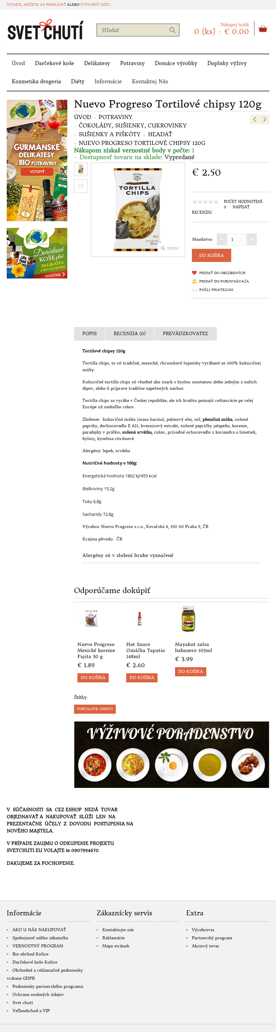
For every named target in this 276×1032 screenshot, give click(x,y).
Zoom (172, 248)
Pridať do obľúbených (222, 273)
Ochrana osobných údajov (38, 994)
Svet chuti (22, 1002)
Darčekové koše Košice (34, 962)
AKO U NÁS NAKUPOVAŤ (39, 929)
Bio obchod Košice (30, 953)
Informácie (108, 81)
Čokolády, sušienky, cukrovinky (133, 125)
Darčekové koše (54, 63)
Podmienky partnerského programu (47, 986)
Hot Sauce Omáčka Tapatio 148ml (145, 650)
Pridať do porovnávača (224, 281)
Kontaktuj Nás (150, 81)
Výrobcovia (203, 929)
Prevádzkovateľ (185, 333)
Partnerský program (212, 937)
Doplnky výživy (227, 63)
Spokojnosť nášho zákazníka (40, 937)
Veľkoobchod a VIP (31, 1010)
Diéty (77, 81)
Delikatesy (97, 63)
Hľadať (160, 134)
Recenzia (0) (130, 333)
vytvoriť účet (95, 4)
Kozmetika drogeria (36, 81)
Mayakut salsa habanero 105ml (193, 647)
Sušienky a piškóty (110, 134)
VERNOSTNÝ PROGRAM (37, 945)
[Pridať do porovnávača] (112, 631)
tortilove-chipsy (95, 709)
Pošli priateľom (216, 290)
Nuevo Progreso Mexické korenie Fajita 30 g (96, 650)
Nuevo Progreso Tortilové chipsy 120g (142, 143)
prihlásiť (56, 4)
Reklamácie (113, 937)
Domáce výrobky (176, 63)
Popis (89, 333)
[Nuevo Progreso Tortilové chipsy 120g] (81, 170)
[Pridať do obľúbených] (101, 631)
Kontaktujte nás (118, 929)
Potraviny (132, 63)
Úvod (18, 63)
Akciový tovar (205, 945)
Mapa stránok (115, 945)
